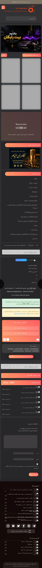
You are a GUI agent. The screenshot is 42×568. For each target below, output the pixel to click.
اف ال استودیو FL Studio (31, 212)
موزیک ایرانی (34, 230)
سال (17, 128)
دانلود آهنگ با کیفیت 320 (21, 328)
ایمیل (37, 459)
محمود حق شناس (28, 350)
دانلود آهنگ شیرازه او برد (19, 348)
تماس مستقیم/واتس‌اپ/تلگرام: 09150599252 (21, 2)
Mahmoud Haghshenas (34, 348)
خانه (37, 245)
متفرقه (35, 225)
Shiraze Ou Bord (35, 350)
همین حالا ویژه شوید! (19, 313)
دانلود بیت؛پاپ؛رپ (32, 187)
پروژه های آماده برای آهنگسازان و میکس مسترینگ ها (23, 234)
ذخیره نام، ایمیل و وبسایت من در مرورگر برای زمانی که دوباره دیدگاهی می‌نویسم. (22, 467)
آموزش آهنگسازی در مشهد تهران (28, 216)
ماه (21, 128)
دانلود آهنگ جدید (31, 288)
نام (37, 453)
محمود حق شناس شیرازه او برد (18, 350)
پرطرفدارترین (5, 382)
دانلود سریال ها (33, 196)
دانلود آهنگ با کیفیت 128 (21, 333)
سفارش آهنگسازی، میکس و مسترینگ (27, 221)
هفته (25, 128)
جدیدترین (12, 382)
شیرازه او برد (26, 348)
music (35, 178)
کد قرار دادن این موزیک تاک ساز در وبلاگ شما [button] (21, 356)
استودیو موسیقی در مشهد (30, 200)
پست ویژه (34, 238)
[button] (21, 375)
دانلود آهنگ (34, 192)
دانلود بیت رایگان (33, 183)
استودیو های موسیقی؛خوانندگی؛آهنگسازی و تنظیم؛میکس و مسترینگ (22, 206)
